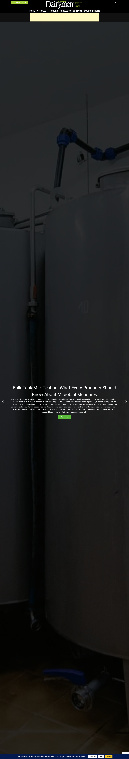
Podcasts (65, 11)
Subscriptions (92, 11)
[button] (2, 401)
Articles (41, 11)
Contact (77, 11)
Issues (54, 11)
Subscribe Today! (19, 2)
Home (32, 11)
